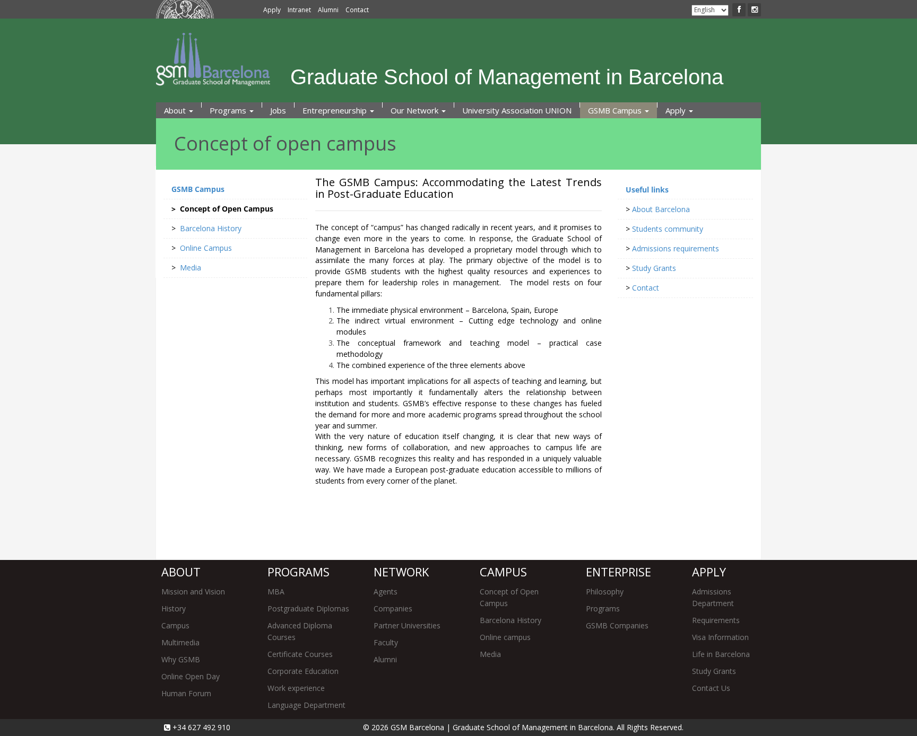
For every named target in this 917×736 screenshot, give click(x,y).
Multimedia (180, 642)
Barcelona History (510, 620)
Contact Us (711, 688)
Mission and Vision (193, 591)
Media (490, 654)
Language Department (306, 705)
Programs (229, 110)
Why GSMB (180, 659)
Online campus (505, 637)
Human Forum (186, 693)
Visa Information (720, 637)
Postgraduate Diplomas (308, 608)
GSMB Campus (616, 110)
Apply (272, 9)
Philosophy (605, 591)
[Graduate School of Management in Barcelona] (439, 45)
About (176, 110)
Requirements (716, 620)
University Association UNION (517, 110)
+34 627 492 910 (200, 727)
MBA (275, 591)
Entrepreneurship (335, 110)
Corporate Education (303, 671)
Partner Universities (407, 625)
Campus (175, 625)
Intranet (299, 9)
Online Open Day (190, 676)
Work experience (296, 688)
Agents (385, 591)
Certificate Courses (300, 654)
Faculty (386, 642)
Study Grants (714, 671)
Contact (357, 9)
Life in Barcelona (721, 654)
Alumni (328, 9)
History (173, 608)
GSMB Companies (617, 625)
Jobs (278, 110)
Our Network (415, 110)
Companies (393, 608)
